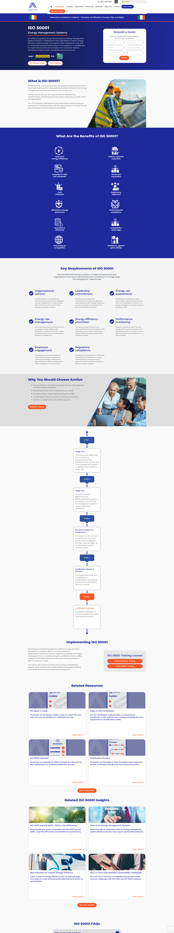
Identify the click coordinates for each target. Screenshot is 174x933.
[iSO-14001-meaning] (57, 815)
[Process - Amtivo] (117, 747)
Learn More (77, 735)
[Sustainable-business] (117, 862)
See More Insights (87, 905)
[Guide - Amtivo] (57, 700)
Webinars (99, 6)
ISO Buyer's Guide (37, 63)
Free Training (55, 63)
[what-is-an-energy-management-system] (117, 815)
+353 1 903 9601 (106, 1)
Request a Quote (57, 11)
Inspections (79, 6)
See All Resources (87, 791)
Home (51, 6)
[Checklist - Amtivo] (57, 747)
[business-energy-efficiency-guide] (57, 862)
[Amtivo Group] (34, 7)
